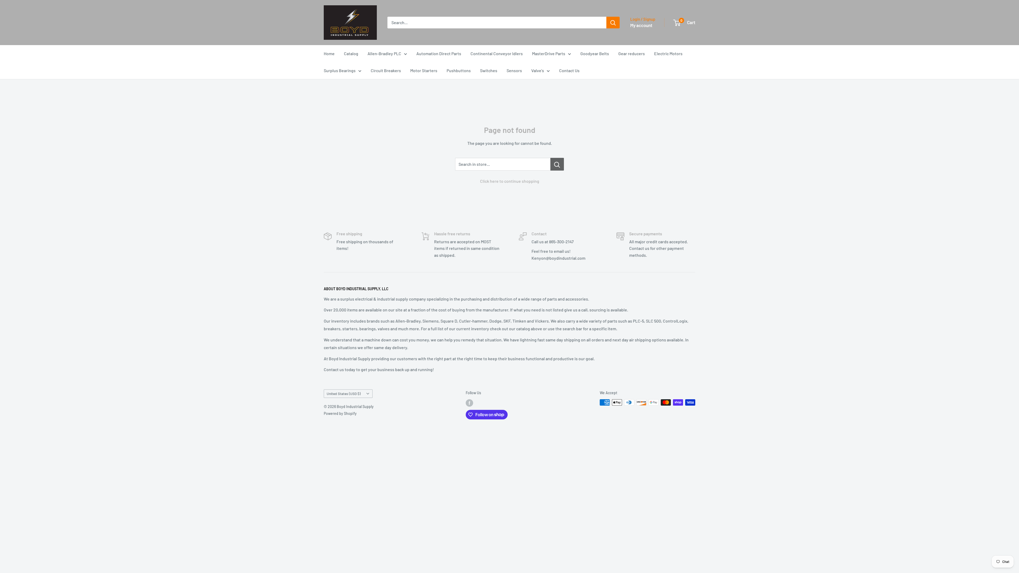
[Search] (613, 22)
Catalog (351, 53)
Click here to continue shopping (509, 181)
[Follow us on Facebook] (469, 403)
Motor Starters (423, 70)
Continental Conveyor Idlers (496, 53)
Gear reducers (631, 53)
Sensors (514, 70)
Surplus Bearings (340, 70)
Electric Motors (668, 53)
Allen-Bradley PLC (384, 53)
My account (641, 25)
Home (329, 53)
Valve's (537, 70)
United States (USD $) (344, 393)
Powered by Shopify (340, 413)
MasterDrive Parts (548, 53)
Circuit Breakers (386, 70)
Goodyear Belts (594, 53)
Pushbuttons (459, 70)
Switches (488, 70)
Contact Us (569, 70)
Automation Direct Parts (438, 53)
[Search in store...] (557, 164)
